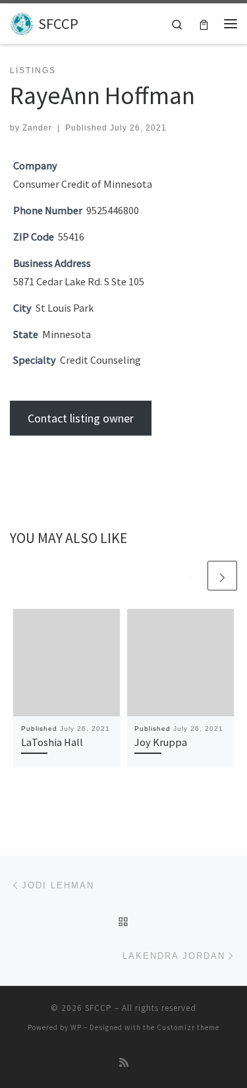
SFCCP (98, 1008)
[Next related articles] (222, 575)
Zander (37, 127)
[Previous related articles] (191, 575)
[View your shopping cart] (203, 23)
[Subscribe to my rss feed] (123, 1062)
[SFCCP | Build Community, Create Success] (22, 22)
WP (76, 1027)
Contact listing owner (81, 418)
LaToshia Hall (52, 742)
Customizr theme (188, 1027)
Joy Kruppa (160, 742)
